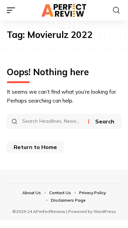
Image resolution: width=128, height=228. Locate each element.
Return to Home (35, 147)
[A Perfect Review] (64, 10)
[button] (12, 10)
